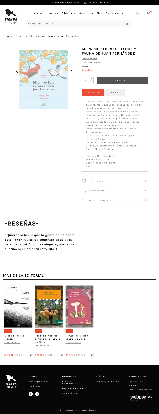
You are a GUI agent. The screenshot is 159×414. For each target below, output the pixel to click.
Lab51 (97, 410)
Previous (17, 71)
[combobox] (79, 23)
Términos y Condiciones (107, 382)
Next (70, 71)
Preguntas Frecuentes (73, 388)
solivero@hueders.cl (39, 382)
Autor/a (114, 92)
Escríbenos (34, 386)
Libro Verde (89, 58)
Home (8, 36)
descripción (93, 92)
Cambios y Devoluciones (69, 383)
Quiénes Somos (70, 393)
